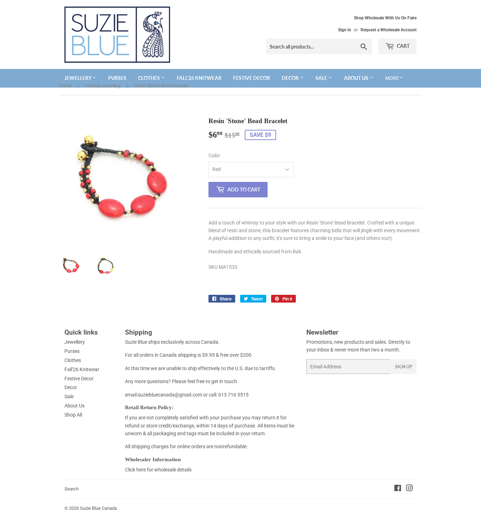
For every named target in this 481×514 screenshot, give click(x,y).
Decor (291, 78)
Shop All (73, 415)
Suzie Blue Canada (98, 508)
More (392, 78)
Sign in (344, 29)
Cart (403, 46)
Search (71, 488)
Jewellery (78, 78)
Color (214, 155)
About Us (356, 78)
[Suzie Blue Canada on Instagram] (409, 489)
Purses (117, 78)
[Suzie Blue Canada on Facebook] (397, 489)
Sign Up (403, 366)
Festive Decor (251, 78)
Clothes (149, 78)
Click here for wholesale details (158, 469)
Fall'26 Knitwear (199, 78)
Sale (322, 78)
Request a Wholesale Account (389, 29)
